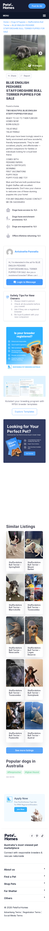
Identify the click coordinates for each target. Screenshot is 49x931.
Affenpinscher (14, 772)
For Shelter (10, 891)
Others (8, 898)
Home (6, 22)
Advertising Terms (12, 912)
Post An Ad (37, 6)
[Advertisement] (24, 491)
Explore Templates (24, 411)
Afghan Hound (32, 772)
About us (9, 869)
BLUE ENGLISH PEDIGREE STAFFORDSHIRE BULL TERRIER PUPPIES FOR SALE (24, 28)
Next (39, 52)
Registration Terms (32, 912)
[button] (24, 870)
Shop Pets (10, 883)
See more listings (24, 750)
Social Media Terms (13, 915)
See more (10, 777)
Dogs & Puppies (18, 22)
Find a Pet (10, 876)
